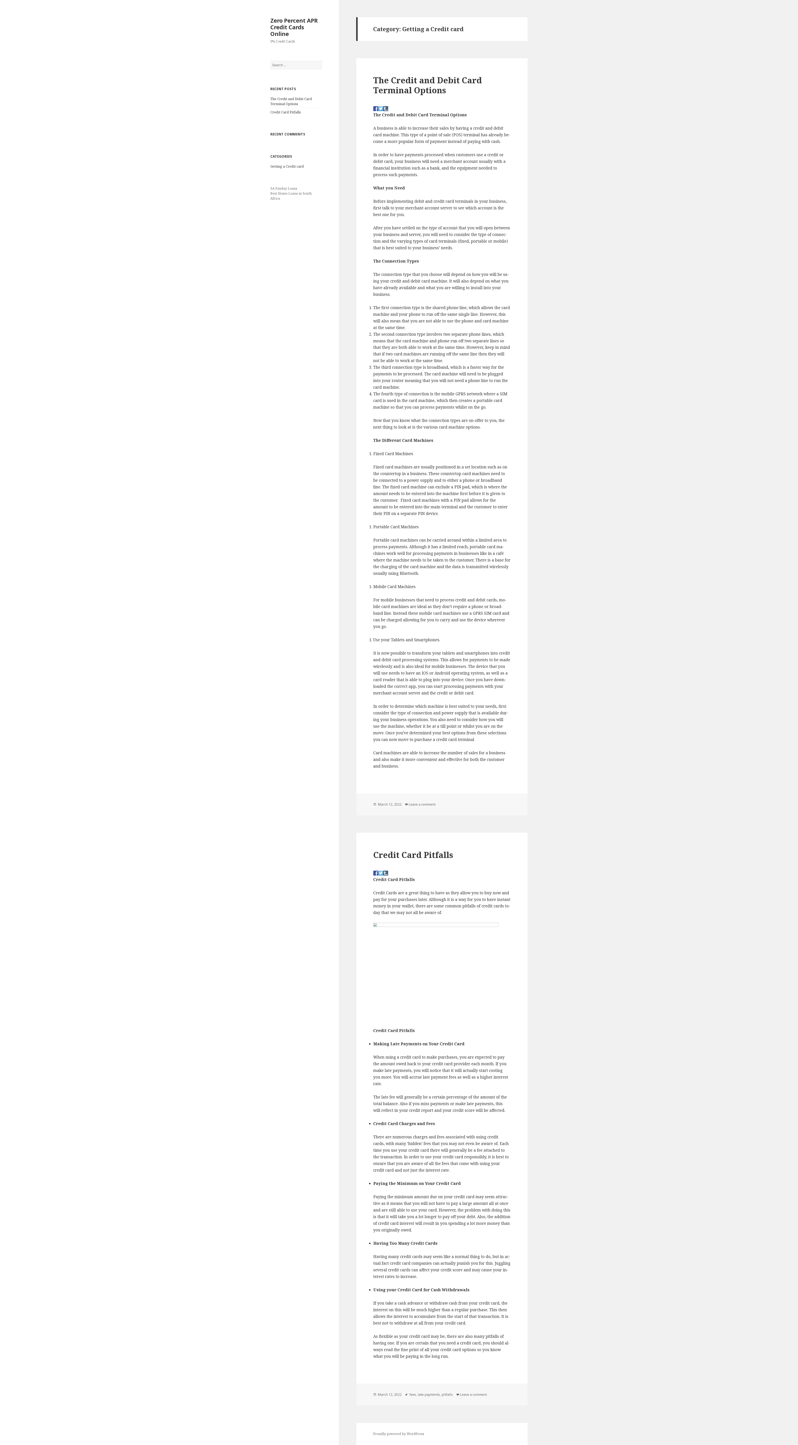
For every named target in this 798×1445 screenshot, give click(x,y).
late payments (429, 1394)
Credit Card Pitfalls (285, 112)
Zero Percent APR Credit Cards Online (294, 27)
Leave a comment (422, 804)
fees (412, 1394)
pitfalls (447, 1394)
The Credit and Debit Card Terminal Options (427, 85)
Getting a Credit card (287, 166)
